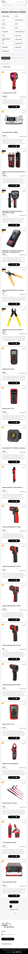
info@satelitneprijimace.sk (9, 934)
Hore (15, 912)
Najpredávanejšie (6, 58)
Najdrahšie (21, 58)
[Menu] (26, 1)
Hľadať (25, 5)
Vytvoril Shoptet (9, 952)
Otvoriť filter (6, 67)
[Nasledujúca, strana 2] (14, 906)
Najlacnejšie (14, 58)
